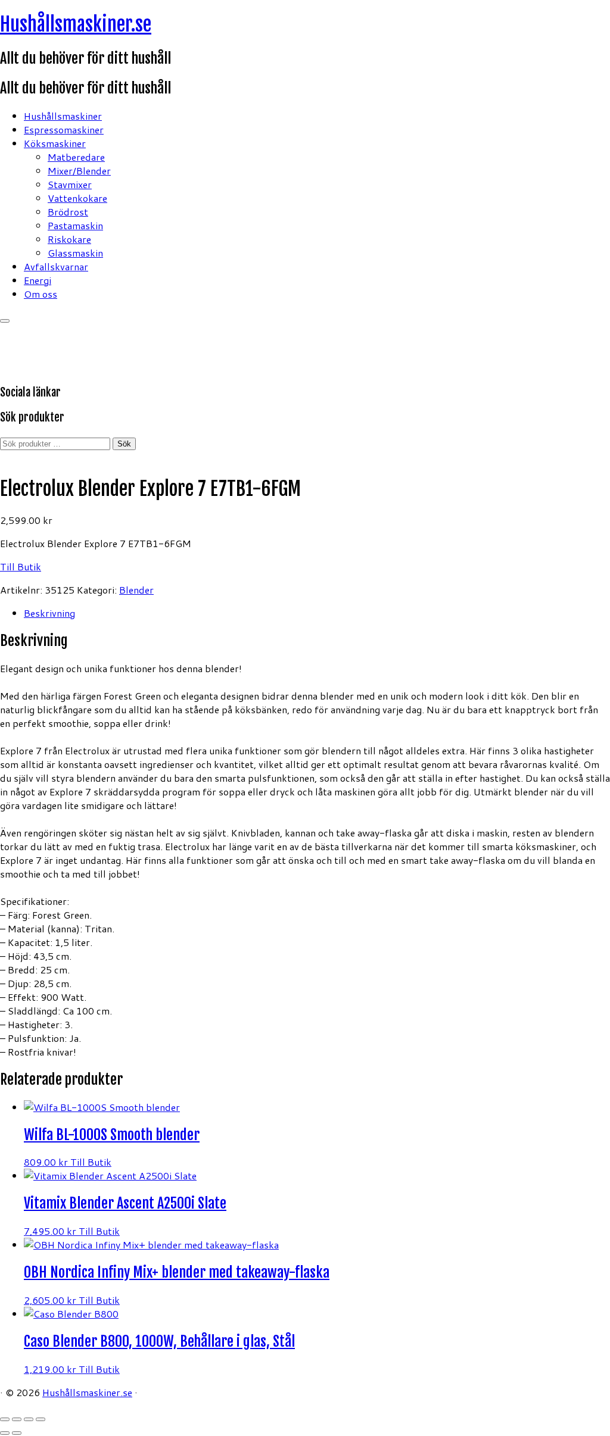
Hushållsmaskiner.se (75, 24)
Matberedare (76, 157)
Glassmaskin (75, 253)
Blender (136, 590)
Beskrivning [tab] (49, 613)
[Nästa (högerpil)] (16, 1433)
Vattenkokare (77, 198)
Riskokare (69, 239)
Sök (124, 443)
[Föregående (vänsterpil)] (5, 1433)
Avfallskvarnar (56, 266)
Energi (37, 280)
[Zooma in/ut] (5, 1419)
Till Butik (20, 566)
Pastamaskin (75, 225)
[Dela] (28, 1419)
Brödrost (68, 211)
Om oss (40, 294)
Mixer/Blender (79, 170)
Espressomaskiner (64, 129)
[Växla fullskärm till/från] (16, 1419)
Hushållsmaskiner (63, 116)
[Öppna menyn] (5, 321)
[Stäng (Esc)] (40, 1419)
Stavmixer (70, 184)
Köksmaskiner (55, 143)
